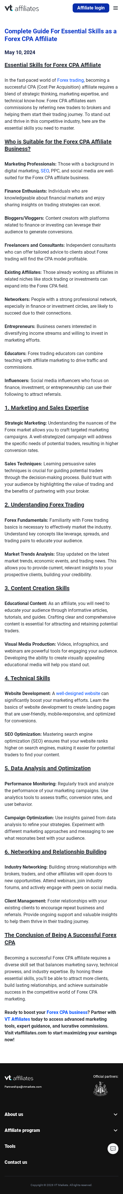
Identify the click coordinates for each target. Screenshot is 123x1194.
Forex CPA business (67, 1012)
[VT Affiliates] (22, 8)
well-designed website (78, 693)
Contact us (16, 1162)
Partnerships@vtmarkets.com (23, 1086)
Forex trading (70, 80)
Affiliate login (91, 8)
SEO (45, 171)
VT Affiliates (17, 1019)
